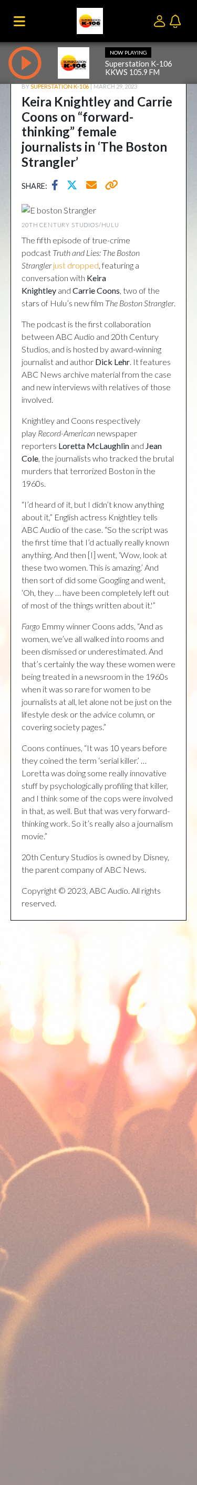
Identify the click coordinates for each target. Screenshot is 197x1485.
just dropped (76, 265)
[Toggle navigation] (19, 21)
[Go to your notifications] (176, 20)
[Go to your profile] (161, 20)
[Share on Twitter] (74, 186)
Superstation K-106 (59, 86)
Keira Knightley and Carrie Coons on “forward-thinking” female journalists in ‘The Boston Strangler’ (97, 131)
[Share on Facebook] (57, 186)
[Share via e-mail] (92, 186)
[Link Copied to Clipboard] (109, 186)
